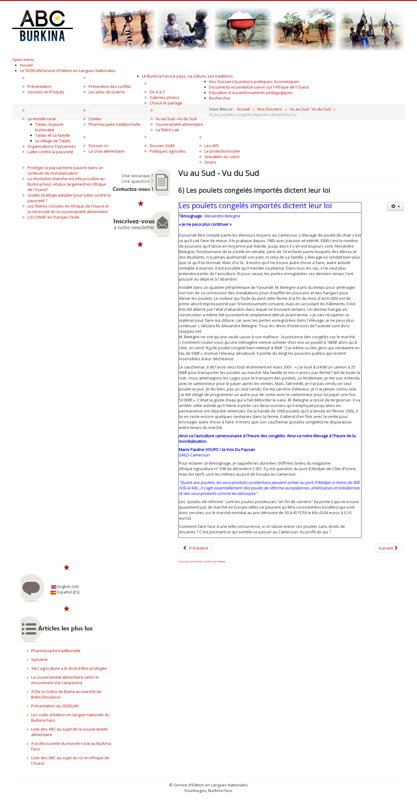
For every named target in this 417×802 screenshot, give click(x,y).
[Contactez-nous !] (140, 182)
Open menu (23, 59)
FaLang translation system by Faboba (201, 561)
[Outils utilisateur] (395, 206)
